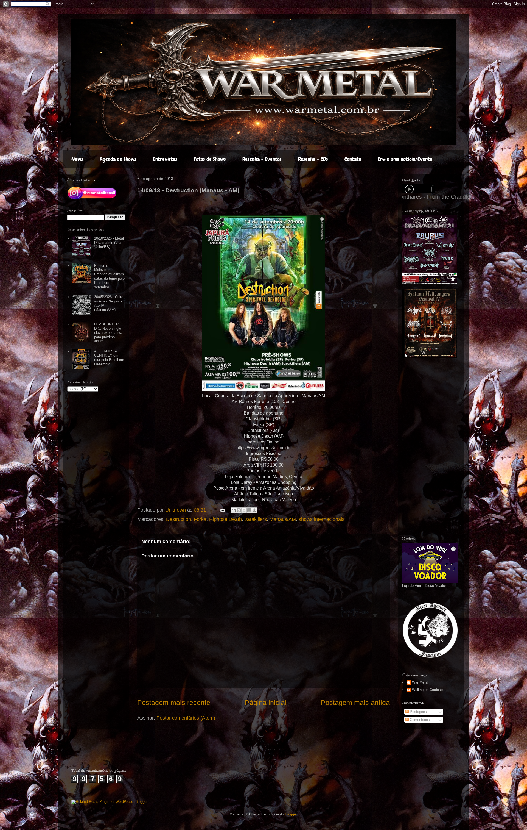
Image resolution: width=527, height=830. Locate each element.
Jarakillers (256, 519)
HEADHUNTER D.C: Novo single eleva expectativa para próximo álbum (108, 332)
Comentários (419, 720)
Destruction (178, 519)
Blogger (291, 814)
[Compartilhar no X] (244, 510)
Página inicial (265, 702)
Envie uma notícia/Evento (405, 159)
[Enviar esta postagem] (221, 510)
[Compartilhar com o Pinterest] (254, 510)
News (77, 159)
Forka (200, 519)
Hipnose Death (225, 519)
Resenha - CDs (313, 159)
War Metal (420, 682)
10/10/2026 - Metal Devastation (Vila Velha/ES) (109, 242)
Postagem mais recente (173, 702)
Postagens (418, 712)
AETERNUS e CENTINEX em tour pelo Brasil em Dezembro (109, 357)
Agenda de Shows (118, 159)
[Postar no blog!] (239, 510)
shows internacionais (321, 519)
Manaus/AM (283, 519)
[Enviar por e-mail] (233, 510)
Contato (352, 159)
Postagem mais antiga (355, 702)
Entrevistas (165, 159)
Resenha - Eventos (262, 159)
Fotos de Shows (210, 159)
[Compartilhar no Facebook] (249, 510)
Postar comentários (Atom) (185, 718)
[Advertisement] (443, 447)
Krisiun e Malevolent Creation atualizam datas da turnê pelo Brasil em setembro (109, 276)
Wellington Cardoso (427, 690)
